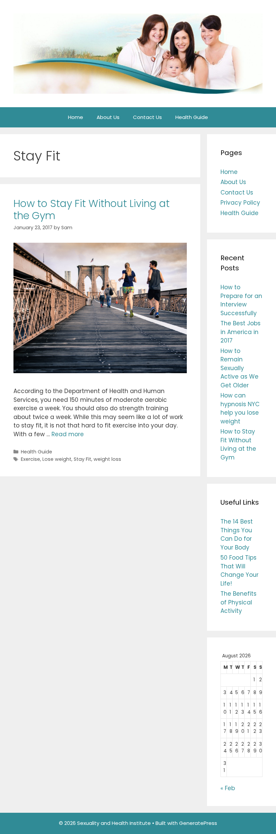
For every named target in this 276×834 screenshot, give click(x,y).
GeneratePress (198, 823)
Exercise (30, 459)
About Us (108, 117)
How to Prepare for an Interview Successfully (241, 300)
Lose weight (56, 459)
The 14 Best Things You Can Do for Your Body (236, 534)
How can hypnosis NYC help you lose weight (240, 408)
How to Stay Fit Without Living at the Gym (91, 209)
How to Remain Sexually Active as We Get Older (239, 368)
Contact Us (147, 117)
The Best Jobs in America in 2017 (240, 332)
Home (75, 117)
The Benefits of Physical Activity (238, 602)
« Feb (227, 788)
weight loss (107, 459)
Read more (67, 434)
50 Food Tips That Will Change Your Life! (239, 571)
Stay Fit (82, 459)
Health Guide (191, 117)
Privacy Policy (240, 203)
